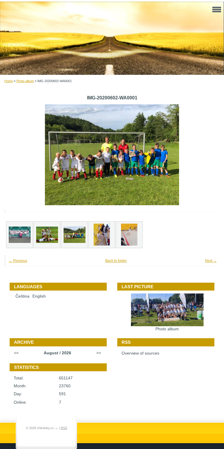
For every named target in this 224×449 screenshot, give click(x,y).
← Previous (18, 261)
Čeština (22, 296)
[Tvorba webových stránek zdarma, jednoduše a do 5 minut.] (57, 428)
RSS (64, 428)
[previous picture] (16, 154)
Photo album (25, 81)
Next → (211, 261)
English (39, 296)
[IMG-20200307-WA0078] (102, 235)
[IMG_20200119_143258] (19, 235)
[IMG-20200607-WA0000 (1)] (47, 235)
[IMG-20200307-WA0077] (129, 235)
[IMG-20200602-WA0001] (74, 235)
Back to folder (116, 261)
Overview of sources (140, 353)
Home (8, 81)
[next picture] (207, 154)
